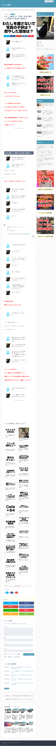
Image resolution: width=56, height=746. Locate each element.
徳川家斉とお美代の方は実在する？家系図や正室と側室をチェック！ (10, 566)
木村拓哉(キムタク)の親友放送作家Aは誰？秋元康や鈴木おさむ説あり (19, 695)
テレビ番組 (8, 9)
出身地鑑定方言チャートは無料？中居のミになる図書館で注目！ (10, 475)
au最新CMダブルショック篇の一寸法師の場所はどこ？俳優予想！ (10, 499)
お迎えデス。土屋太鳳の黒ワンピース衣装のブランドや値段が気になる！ (10, 580)
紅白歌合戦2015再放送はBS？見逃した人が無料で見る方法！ (10, 527)
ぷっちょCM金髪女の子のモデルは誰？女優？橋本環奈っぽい (10, 552)
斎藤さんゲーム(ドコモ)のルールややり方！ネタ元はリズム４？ (23, 560)
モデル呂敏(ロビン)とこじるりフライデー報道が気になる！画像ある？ (45, 113)
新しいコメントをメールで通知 (12, 654)
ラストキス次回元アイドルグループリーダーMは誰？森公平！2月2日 (23, 439)
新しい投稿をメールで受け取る (12, 656)
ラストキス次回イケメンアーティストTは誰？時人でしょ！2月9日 (10, 435)
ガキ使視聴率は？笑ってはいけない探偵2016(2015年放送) (10, 540)
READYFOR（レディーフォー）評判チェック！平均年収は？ (23, 537)
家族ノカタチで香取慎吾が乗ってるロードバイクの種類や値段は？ (23, 486)
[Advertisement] (18, 138)
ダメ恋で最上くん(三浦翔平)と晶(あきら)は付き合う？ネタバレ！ (23, 572)
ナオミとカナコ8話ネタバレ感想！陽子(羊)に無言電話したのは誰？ (24, 460)
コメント (6, 627)
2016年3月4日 (25, 233)
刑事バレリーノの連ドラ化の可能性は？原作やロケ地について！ (10, 489)
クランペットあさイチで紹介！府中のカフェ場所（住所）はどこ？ (9, 514)
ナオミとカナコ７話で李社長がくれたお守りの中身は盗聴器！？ (23, 523)
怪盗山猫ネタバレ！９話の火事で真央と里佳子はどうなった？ (23, 548)
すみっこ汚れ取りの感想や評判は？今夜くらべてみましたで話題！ (23, 511)
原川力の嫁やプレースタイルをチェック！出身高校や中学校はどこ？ (10, 463)
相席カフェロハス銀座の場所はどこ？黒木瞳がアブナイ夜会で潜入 (23, 498)
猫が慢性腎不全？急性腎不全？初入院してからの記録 (45, 106)
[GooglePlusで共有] (19, 36)
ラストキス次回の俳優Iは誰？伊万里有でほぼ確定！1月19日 (24, 474)
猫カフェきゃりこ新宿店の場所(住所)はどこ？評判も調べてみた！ (23, 449)
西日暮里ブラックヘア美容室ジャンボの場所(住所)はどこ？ (10, 450)
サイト (5, 648)
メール (5, 643)
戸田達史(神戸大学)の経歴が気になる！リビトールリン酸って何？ (19, 699)
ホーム (4, 9)
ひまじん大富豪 (6, 5)
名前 (5, 637)
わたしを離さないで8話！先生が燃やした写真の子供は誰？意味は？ (22, 683)
